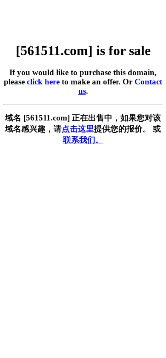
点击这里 (78, 128)
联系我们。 (83, 139)
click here (43, 81)
